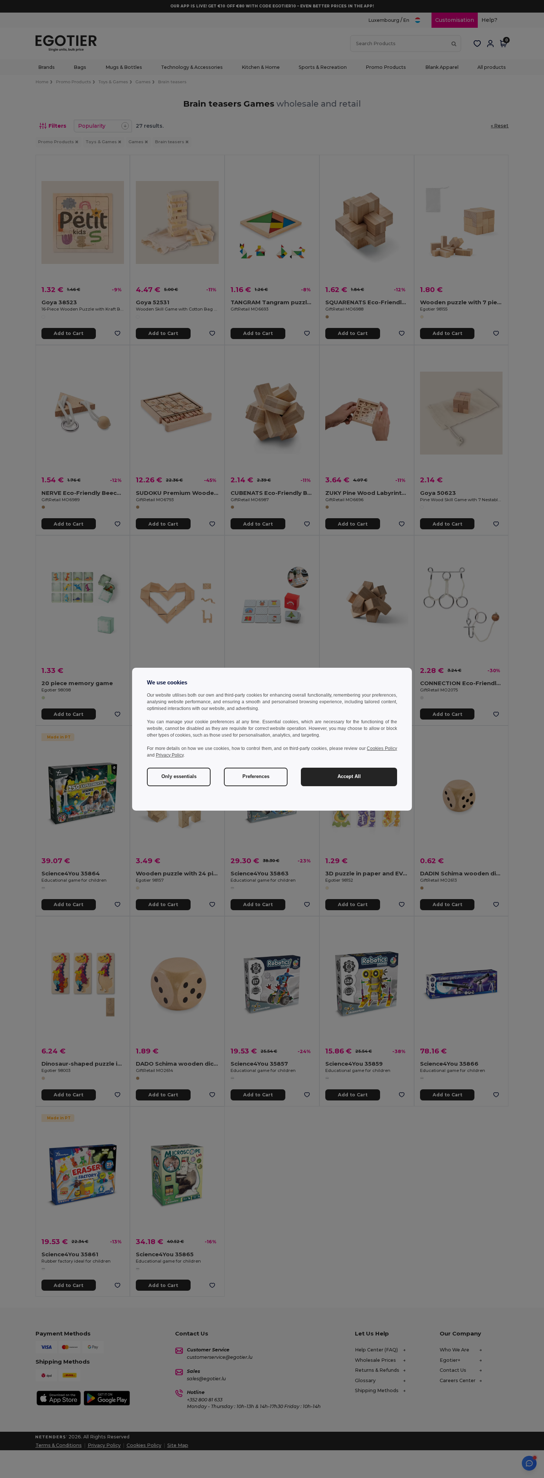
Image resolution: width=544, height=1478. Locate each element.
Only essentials (179, 776)
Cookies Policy (382, 748)
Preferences (255, 776)
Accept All (349, 776)
